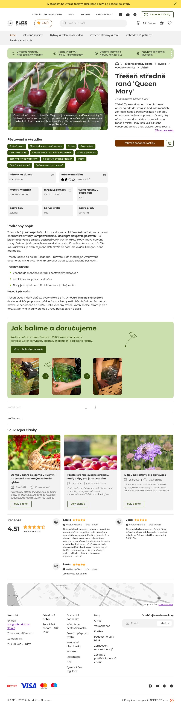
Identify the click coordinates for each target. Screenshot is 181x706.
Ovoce (71, 146)
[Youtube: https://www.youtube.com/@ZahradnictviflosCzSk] (128, 14)
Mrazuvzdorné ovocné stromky (46, 146)
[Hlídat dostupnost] (170, 143)
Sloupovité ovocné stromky (57, 159)
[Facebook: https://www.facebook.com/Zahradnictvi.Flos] (171, 686)
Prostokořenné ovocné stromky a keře (51, 152)
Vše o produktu (164, 130)
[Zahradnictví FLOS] (17, 23)
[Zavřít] (175, 3)
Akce (13, 35)
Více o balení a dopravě (28, 349)
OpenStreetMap (166, 604)
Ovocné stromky (18, 152)
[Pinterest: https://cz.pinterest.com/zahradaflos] (164, 686)
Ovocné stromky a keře (104, 35)
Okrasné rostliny (33, 35)
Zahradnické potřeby (139, 35)
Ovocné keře (86, 146)
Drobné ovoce (17, 146)
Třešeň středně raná (20, 165)
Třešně (81, 159)
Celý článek (21, 504)
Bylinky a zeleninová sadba (66, 35)
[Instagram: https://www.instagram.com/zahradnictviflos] (120, 14)
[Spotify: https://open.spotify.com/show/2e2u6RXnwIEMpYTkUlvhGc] (135, 14)
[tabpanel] (28, 53)
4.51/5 (45, 23)
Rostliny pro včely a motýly (23, 159)
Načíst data (52, 407)
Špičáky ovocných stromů (49, 165)
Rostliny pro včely (86, 152)
